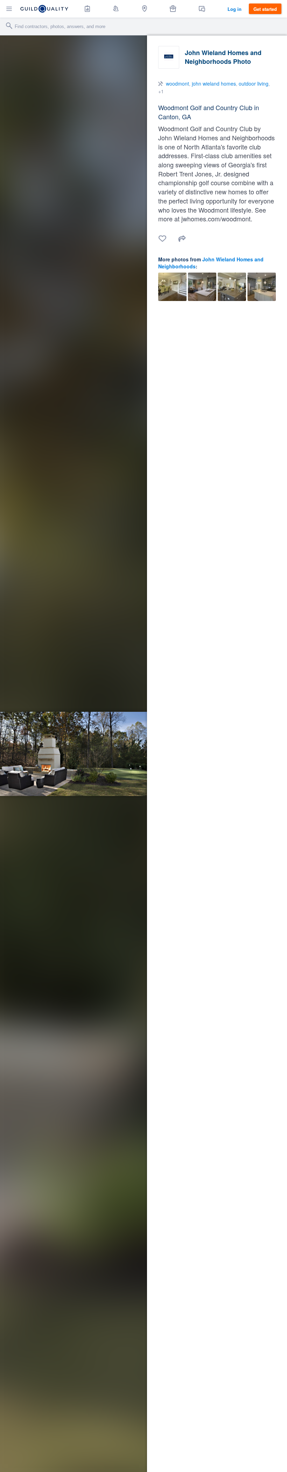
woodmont (177, 83)
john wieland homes (214, 83)
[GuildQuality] (44, 9)
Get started (265, 9)
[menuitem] (87, 9)
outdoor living (253, 83)
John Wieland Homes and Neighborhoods (211, 263)
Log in (234, 9)
